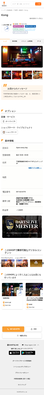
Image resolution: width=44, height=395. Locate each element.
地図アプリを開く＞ (35, 168)
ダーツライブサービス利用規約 (22, 361)
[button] (43, 263)
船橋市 (21, 10)
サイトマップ (22, 385)
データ (39, 41)
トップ (3, 10)
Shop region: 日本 (30, 345)
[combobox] (23, 4)
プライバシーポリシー (22, 373)
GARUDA (6, 298)
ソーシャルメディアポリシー (22, 367)
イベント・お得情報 (26, 41)
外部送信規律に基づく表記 (22, 379)
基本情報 (14, 41)
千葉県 (16, 10)
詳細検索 (9, 10)
